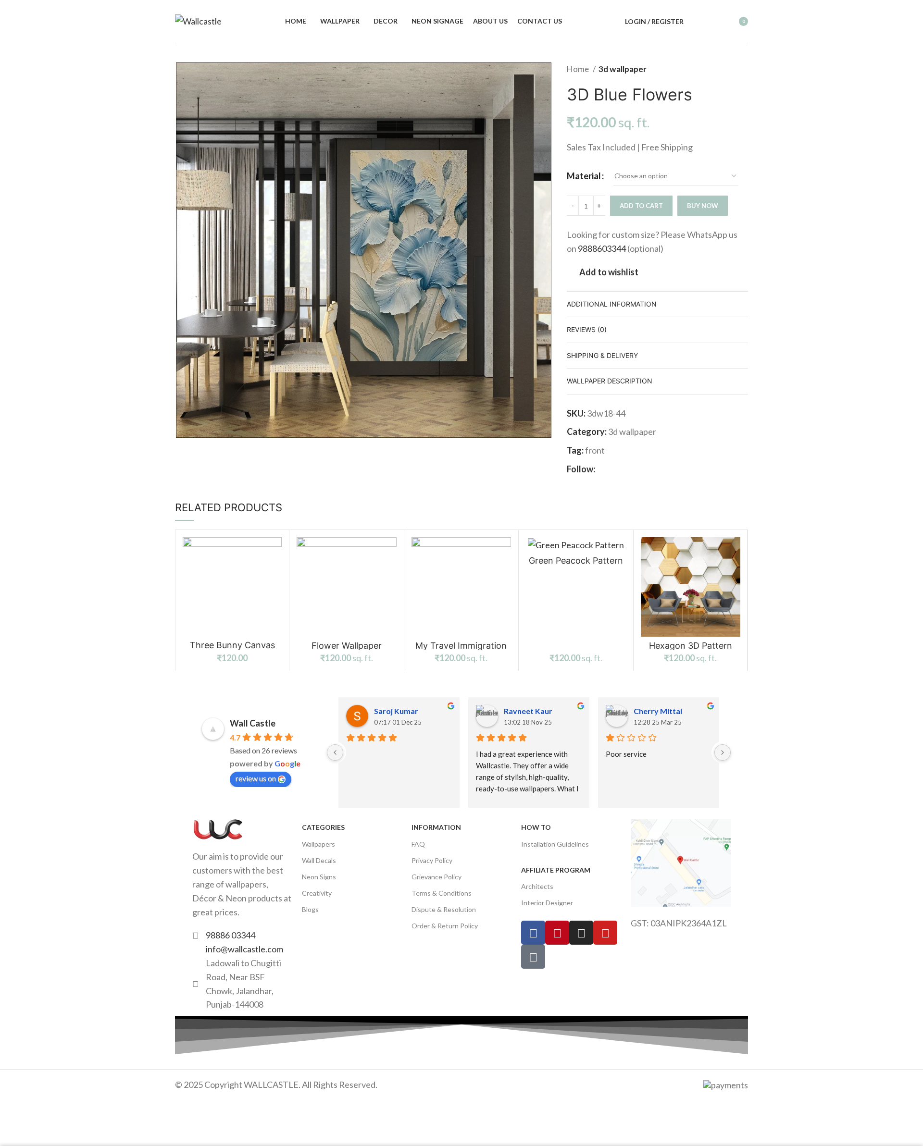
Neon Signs (319, 877)
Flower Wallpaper (347, 646)
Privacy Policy (432, 860)
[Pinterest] (557, 933)
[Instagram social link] (614, 469)
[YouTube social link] (625, 469)
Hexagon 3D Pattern (690, 646)
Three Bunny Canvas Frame (232, 649)
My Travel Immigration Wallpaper (461, 650)
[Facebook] (533, 933)
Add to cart (641, 205)
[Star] (533, 957)
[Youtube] (605, 933)
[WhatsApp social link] (647, 469)
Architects (537, 886)
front (595, 450)
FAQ (418, 844)
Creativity (317, 893)
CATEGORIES (323, 827)
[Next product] (743, 69)
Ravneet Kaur (528, 710)
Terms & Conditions (442, 893)
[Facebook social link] (603, 469)
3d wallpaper (623, 69)
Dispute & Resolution (444, 909)
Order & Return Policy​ (445, 926)
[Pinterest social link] (636, 469)
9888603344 (602, 248)
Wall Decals (319, 860)
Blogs (310, 909)
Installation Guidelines (555, 844)
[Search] (696, 21)
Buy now (702, 205)
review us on (256, 778)
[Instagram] (581, 933)
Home (578, 69)
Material (584, 176)
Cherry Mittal (658, 710)
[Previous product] (724, 69)
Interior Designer (547, 903)
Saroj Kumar (396, 710)
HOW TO (536, 827)
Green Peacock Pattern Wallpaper (576, 564)
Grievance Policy (437, 877)
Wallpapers (318, 844)
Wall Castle (252, 723)
